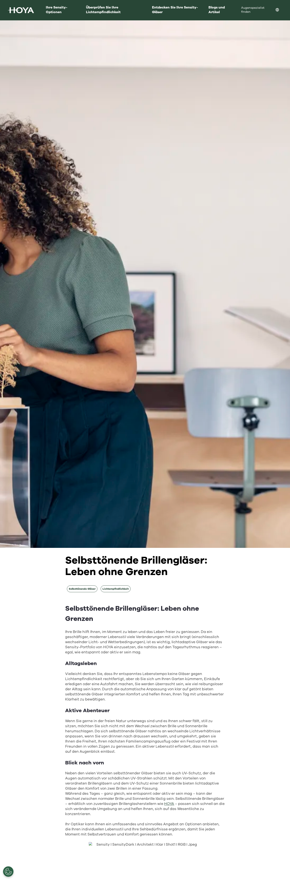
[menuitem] (281, 10)
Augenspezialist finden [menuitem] (253, 10)
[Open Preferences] (8, 871)
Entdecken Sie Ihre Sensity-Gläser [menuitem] (175, 9)
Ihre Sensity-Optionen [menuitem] (56, 9)
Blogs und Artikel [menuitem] (216, 9)
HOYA (169, 803)
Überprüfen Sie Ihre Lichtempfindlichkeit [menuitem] (103, 9)
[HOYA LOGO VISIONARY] (21, 10)
